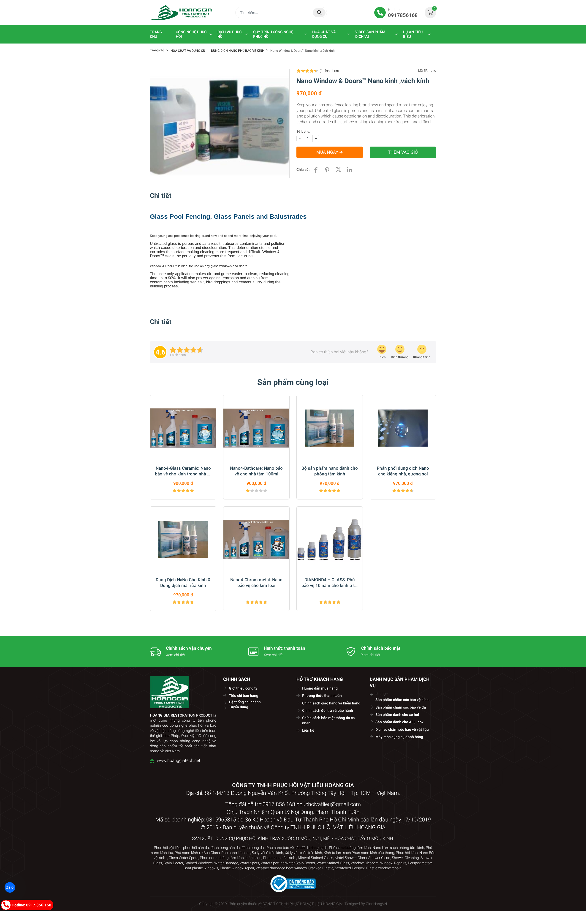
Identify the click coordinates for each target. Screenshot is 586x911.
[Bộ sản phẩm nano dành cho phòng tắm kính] (330, 428)
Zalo (10, 887)
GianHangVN (376, 904)
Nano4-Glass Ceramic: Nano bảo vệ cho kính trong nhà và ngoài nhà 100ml (183, 471)
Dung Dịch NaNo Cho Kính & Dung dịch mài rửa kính (183, 582)
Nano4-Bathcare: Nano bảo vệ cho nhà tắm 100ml (256, 471)
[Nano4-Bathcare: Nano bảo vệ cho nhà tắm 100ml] (256, 428)
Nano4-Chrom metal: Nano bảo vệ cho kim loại (256, 582)
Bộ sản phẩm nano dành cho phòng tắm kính (329, 471)
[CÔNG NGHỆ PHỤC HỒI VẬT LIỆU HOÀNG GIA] (181, 12)
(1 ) (329, 71)
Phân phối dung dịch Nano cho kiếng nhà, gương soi (403, 471)
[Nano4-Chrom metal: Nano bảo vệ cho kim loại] (256, 540)
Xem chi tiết (175, 655)
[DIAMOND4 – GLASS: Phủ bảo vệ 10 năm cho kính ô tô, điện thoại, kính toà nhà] (330, 540)
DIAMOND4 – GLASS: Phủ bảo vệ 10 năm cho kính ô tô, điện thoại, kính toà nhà (329, 583)
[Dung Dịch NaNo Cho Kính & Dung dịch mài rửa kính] (183, 540)
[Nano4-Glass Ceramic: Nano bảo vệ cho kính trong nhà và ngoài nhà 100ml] (183, 428)
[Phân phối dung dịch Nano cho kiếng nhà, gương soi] (403, 428)
